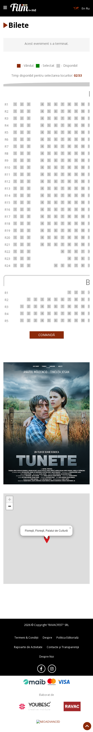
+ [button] (9, 499)
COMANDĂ (46, 335)
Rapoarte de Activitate (28, 647)
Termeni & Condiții (26, 638)
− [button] (9, 506)
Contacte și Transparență (63, 647)
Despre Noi (46, 657)
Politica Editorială (67, 638)
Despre (47, 638)
